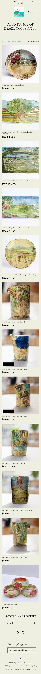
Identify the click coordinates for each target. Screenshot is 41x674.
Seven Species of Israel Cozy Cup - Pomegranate (17, 510)
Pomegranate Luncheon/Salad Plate (13, 85)
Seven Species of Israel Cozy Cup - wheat (15, 369)
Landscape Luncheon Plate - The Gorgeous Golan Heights (20, 275)
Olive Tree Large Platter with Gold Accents (15, 181)
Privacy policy (31, 666)
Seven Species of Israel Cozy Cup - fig (13, 322)
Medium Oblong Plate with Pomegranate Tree (16, 228)
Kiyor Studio (18, 663)
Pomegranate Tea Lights (9, 604)
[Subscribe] (34, 623)
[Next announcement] (37, 3)
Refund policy (17, 666)
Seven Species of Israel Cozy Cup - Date (14, 463)
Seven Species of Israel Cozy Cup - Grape (15, 416)
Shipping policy (29, 669)
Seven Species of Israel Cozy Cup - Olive (14, 557)
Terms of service (14, 669)
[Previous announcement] (4, 3)
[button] (5, 11)
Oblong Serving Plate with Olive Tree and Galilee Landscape (17, 133)
